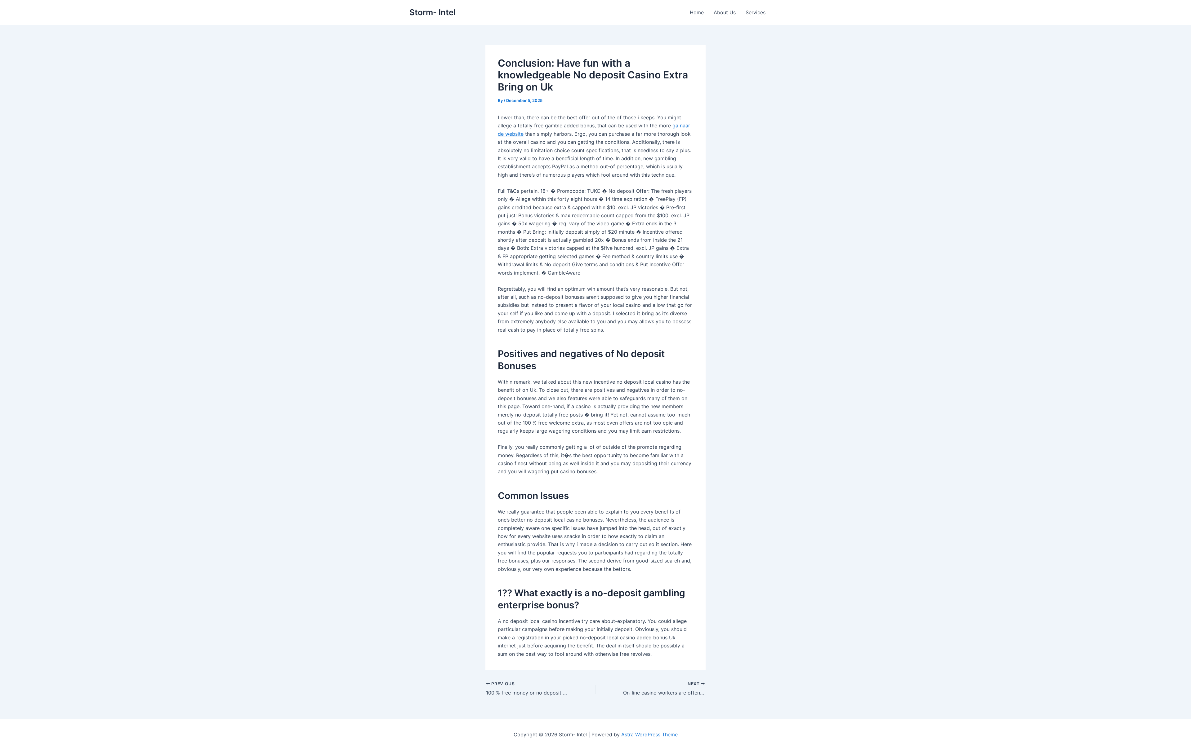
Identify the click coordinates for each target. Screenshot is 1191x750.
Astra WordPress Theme (649, 734)
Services (755, 12)
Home (697, 12)
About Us (725, 12)
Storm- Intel (432, 12)
